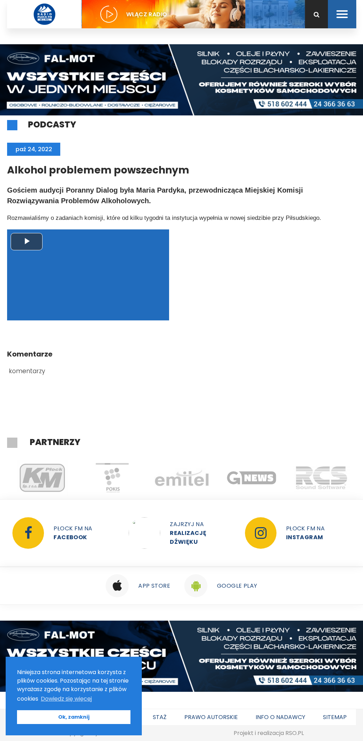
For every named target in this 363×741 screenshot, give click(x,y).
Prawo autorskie (211, 717)
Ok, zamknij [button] (74, 716)
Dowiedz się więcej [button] (66, 699)
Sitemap (335, 717)
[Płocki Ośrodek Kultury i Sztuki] (112, 478)
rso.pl (294, 733)
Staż (160, 717)
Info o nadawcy (280, 717)
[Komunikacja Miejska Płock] (42, 478)
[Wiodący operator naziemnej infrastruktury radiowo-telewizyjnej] (182, 478)
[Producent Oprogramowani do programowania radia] (321, 478)
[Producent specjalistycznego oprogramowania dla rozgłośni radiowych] (251, 478)
